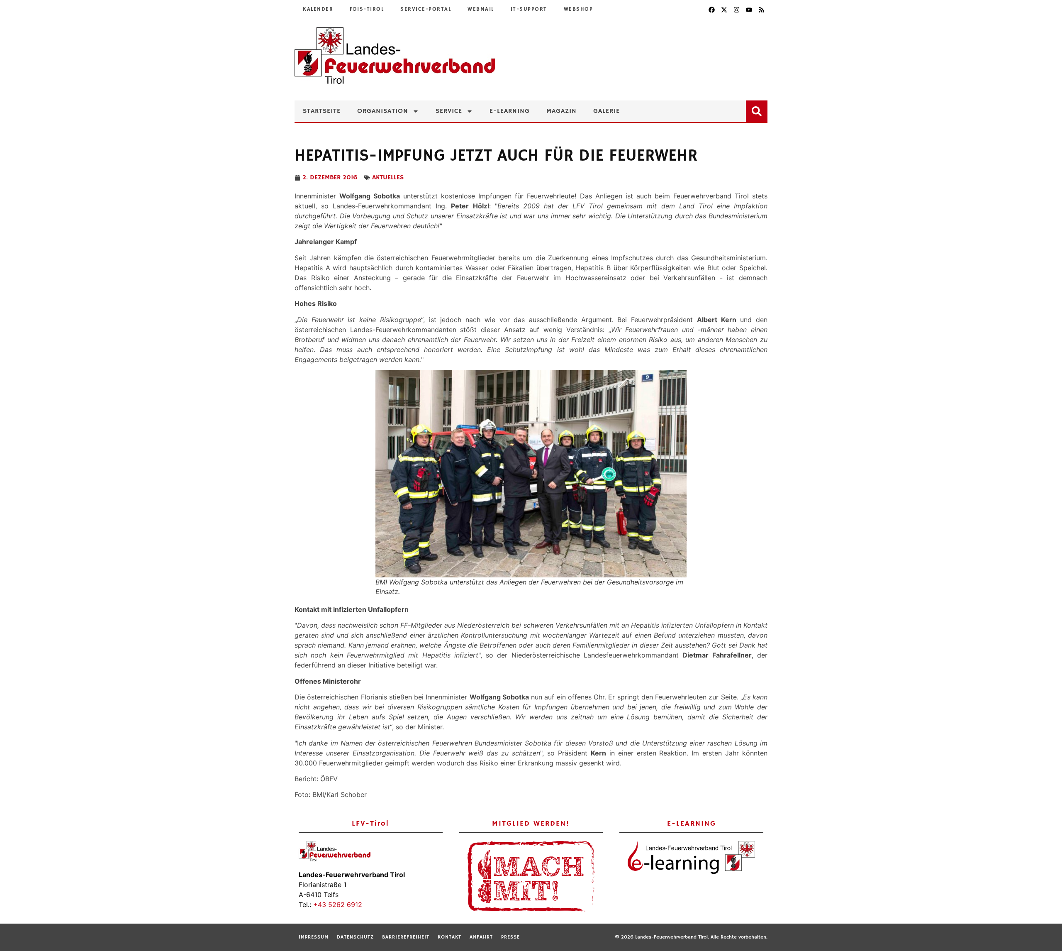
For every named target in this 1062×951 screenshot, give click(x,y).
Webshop (578, 9)
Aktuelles (388, 178)
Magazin (561, 111)
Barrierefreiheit (405, 937)
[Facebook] (711, 9)
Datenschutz (355, 937)
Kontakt (449, 937)
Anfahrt (481, 937)
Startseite (322, 111)
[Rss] (761, 9)
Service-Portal (425, 9)
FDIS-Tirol (367, 9)
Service (449, 111)
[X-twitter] (724, 9)
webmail (481, 9)
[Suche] (758, 109)
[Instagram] (736, 9)
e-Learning (510, 111)
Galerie (606, 111)
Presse (510, 937)
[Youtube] (749, 9)
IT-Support (529, 9)
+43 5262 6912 (337, 904)
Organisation (382, 111)
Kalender (318, 9)
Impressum (314, 937)
